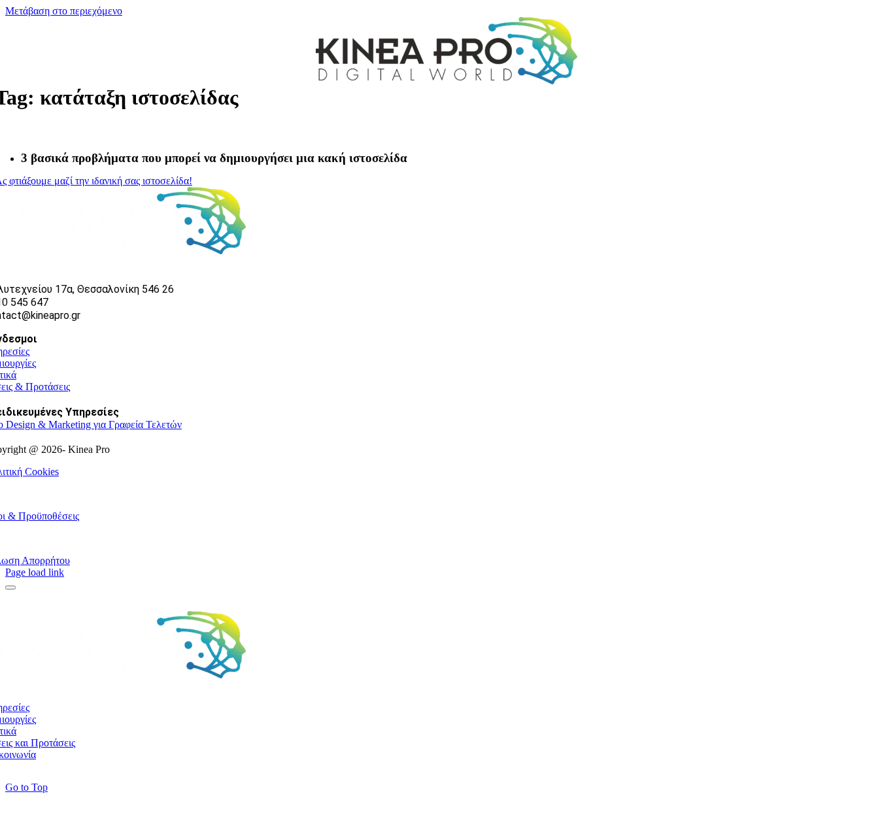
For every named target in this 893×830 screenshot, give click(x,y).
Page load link (34, 572)
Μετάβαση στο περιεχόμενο (63, 10)
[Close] (10, 587)
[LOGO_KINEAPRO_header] (446, 80)
